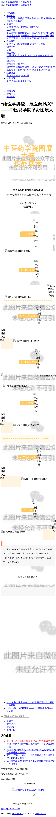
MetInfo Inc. (40, 813)
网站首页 (11, 13)
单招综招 (11, 730)
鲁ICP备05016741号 (10, 808)
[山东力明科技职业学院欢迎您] (28, 4)
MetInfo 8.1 (17, 813)
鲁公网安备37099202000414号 (30, 790)
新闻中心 (11, 94)
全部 (9, 27)
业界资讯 (11, 727)
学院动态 (11, 96)
